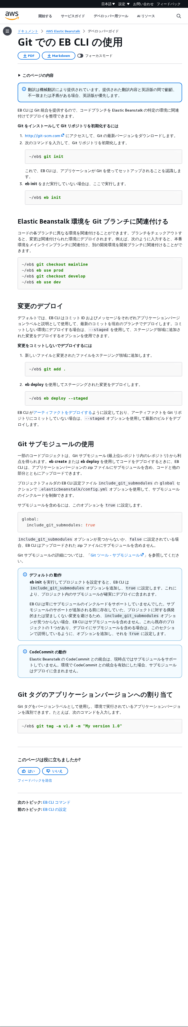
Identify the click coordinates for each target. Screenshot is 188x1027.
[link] (103, 31)
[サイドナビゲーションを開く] (7, 31)
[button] (36, 75)
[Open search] (178, 16)
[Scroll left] (35, 16)
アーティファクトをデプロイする (62, 412)
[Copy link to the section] (14, 221)
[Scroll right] (159, 16)
